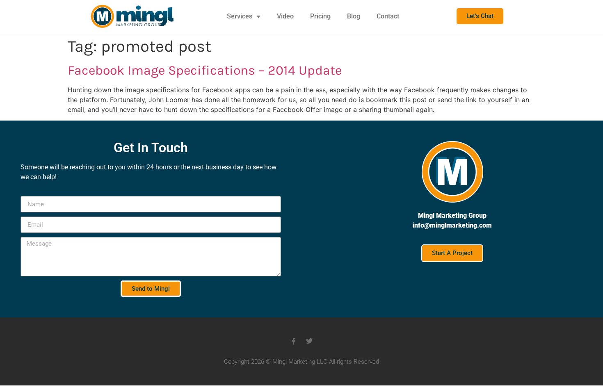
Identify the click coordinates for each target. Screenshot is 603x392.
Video (285, 16)
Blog (353, 16)
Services (239, 16)
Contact (388, 16)
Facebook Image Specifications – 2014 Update (205, 70)
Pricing (320, 16)
